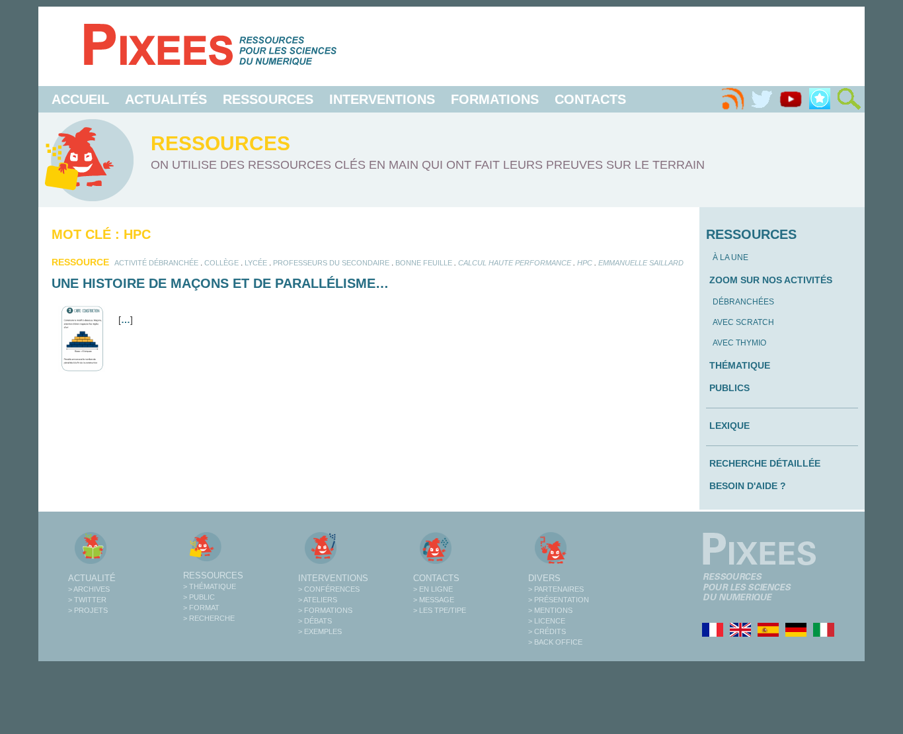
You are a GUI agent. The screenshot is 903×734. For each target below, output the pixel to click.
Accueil (80, 99)
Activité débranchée (156, 263)
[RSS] (732, 99)
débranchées (743, 301)
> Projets (88, 610)
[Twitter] (761, 99)
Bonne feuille (423, 263)
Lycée (256, 263)
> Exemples (320, 631)
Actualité (92, 578)
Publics (729, 388)
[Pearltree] (819, 99)
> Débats (315, 621)
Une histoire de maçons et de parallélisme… (220, 283)
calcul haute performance (514, 263)
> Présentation (558, 600)
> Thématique (209, 586)
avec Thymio (739, 342)
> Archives (89, 589)
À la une (730, 257)
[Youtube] (790, 99)
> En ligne (433, 589)
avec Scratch (743, 322)
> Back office (555, 642)
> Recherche (209, 618)
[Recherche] (849, 99)
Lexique (729, 425)
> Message (433, 600)
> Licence (546, 621)
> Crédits (547, 631)
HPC (584, 263)
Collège (221, 263)
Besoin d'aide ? (747, 486)
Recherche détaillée (764, 463)
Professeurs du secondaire (331, 263)
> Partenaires (556, 589)
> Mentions (550, 610)
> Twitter (87, 600)
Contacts (590, 99)
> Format (201, 608)
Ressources (268, 99)
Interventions (382, 99)
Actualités (166, 99)
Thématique (739, 365)
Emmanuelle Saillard (641, 263)
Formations (495, 99)
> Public (199, 597)
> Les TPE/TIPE (439, 610)
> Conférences (329, 589)
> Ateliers (317, 600)
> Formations (325, 610)
